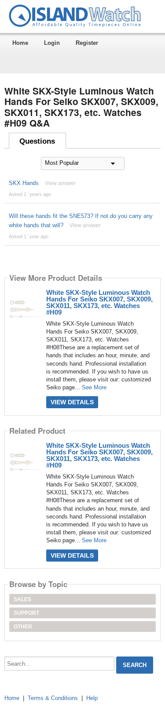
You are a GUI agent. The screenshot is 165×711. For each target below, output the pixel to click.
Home (20, 43)
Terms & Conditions (53, 698)
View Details (72, 402)
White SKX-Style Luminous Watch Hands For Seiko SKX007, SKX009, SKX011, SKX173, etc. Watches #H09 (99, 302)
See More (94, 387)
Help (92, 698)
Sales (22, 599)
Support (26, 613)
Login (52, 43)
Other (23, 627)
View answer (60, 183)
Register (87, 43)
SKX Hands (24, 183)
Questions (37, 141)
